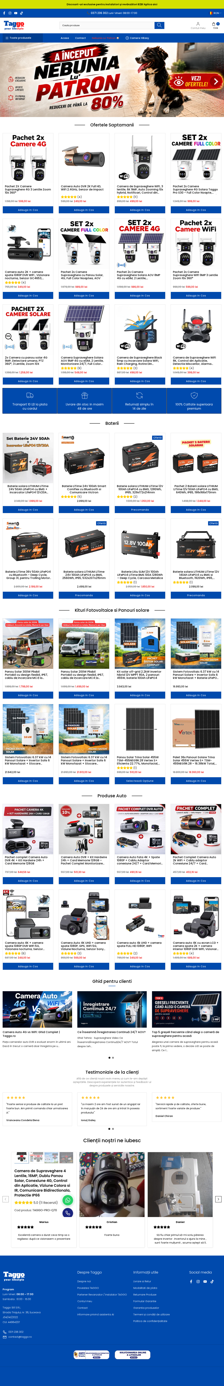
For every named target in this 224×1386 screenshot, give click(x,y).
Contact (80, 38)
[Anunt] (112, 4)
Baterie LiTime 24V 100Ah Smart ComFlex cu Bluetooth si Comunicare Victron (84, 489)
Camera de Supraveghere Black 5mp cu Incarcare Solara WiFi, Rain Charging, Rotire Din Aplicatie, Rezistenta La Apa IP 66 (139, 361)
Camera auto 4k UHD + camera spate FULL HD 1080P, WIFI (139, 944)
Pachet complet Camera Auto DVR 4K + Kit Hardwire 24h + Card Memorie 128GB (26, 860)
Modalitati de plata (145, 1288)
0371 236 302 (15, 1332)
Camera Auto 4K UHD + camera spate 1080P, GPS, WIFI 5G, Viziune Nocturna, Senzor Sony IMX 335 (83, 946)
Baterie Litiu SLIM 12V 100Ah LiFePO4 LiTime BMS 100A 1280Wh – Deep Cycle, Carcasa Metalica (140, 575)
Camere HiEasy (139, 38)
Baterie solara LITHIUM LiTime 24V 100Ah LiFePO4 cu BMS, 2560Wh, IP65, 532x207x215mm (84, 575)
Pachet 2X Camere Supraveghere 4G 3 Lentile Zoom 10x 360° (28, 189)
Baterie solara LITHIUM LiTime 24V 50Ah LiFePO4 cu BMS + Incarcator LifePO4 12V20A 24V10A (28, 489)
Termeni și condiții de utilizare (151, 1314)
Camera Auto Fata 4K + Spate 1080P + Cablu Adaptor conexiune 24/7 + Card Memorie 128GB (140, 860)
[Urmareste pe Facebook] (4, 13)
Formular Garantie (144, 1301)
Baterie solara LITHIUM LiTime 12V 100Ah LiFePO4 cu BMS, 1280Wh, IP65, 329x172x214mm (140, 489)
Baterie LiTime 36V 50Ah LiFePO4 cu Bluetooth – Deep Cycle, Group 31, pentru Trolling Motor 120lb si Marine (28, 575)
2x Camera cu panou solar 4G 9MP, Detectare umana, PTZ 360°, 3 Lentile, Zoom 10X (26, 361)
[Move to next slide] (218, 1199)
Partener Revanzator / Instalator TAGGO (102, 1294)
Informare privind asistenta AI (95, 1314)
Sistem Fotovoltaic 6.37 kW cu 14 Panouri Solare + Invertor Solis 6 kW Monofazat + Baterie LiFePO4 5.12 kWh (196, 675)
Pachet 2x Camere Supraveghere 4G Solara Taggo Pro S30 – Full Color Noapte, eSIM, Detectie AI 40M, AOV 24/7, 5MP (196, 189)
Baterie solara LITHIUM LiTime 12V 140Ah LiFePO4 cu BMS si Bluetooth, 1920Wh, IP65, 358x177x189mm (196, 575)
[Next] (214, 1009)
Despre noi (84, 1281)
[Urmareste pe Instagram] (10, 13)
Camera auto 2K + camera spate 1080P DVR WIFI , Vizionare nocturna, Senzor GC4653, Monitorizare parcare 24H (27, 275)
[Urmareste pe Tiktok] (21, 13)
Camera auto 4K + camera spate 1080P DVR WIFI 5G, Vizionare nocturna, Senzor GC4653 (24, 946)
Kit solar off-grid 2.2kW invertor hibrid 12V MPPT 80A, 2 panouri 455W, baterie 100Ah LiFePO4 (139, 675)
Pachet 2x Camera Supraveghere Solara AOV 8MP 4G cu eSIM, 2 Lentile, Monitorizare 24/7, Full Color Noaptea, (138, 275)
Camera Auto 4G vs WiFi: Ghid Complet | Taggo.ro (31, 1034)
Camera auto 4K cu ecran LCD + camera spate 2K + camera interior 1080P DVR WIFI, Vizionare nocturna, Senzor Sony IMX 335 (196, 946)
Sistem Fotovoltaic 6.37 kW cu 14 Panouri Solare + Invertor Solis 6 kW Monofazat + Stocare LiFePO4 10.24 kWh (84, 760)
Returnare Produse (144, 1294)
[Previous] (9, 1009)
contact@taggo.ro (20, 1337)
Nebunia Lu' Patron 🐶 (105, 38)
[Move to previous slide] (5, 1199)
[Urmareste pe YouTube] (15, 13)
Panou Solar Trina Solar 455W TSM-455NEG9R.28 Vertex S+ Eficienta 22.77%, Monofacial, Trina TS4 (138, 760)
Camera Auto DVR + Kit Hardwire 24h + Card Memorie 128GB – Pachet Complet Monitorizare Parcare (84, 860)
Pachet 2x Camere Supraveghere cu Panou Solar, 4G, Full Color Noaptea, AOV (82, 275)
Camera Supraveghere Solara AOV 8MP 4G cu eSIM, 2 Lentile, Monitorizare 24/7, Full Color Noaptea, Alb (82, 361)
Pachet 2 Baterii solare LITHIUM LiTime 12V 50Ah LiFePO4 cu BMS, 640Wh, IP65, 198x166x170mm (196, 489)
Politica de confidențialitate (150, 1321)
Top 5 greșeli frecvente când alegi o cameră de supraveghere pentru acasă (185, 1034)
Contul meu (84, 1301)
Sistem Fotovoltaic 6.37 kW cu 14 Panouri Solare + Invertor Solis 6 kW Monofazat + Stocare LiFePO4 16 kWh (28, 760)
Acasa (65, 38)
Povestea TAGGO (88, 1288)
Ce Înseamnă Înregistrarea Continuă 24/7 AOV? (111, 1032)
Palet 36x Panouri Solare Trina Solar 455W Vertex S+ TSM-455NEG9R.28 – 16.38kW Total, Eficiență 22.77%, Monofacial (194, 760)
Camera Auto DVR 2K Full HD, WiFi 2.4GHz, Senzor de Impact (82, 188)
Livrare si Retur (142, 1281)
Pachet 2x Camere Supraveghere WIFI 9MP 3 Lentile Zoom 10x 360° (195, 275)
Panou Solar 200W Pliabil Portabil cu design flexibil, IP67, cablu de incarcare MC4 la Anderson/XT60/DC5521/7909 (82, 675)
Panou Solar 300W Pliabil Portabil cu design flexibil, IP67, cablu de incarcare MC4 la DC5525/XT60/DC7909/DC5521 (27, 675)
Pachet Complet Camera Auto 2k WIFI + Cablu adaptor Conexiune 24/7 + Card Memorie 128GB (194, 860)
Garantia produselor (146, 1308)
